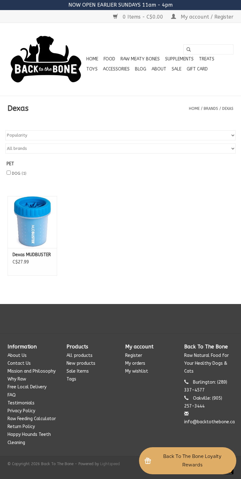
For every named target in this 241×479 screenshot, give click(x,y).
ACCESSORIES (116, 69)
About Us (17, 355)
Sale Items (78, 371)
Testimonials (21, 403)
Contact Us (19, 363)
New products (81, 363)
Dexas (227, 108)
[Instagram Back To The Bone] (120, 318)
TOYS (92, 69)
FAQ (12, 395)
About (159, 69)
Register (133, 355)
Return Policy (21, 426)
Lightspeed (110, 464)
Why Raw (17, 379)
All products (80, 355)
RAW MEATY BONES (140, 59)
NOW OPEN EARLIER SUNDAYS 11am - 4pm (120, 5)
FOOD (109, 59)
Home (92, 59)
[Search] (188, 49)
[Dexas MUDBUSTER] (32, 222)
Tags (71, 379)
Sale (176, 69)
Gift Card (197, 69)
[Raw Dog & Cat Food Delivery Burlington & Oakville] (46, 59)
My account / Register (206, 17)
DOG (19, 173)
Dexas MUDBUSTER (32, 254)
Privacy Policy (21, 411)
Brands (211, 108)
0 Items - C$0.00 (143, 17)
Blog (140, 69)
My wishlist (136, 371)
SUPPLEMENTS (179, 59)
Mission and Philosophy (32, 371)
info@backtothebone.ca (209, 422)
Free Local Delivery (27, 387)
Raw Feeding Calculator (32, 418)
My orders (135, 363)
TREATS (206, 59)
